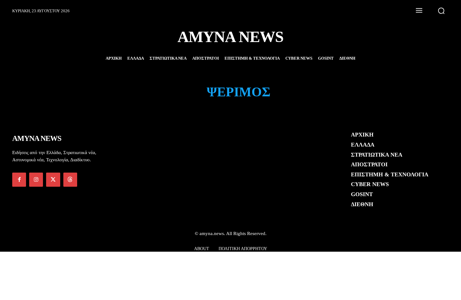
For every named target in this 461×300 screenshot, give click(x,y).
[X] (53, 179)
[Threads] (70, 179)
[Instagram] (36, 179)
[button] (441, 10)
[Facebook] (19, 179)
